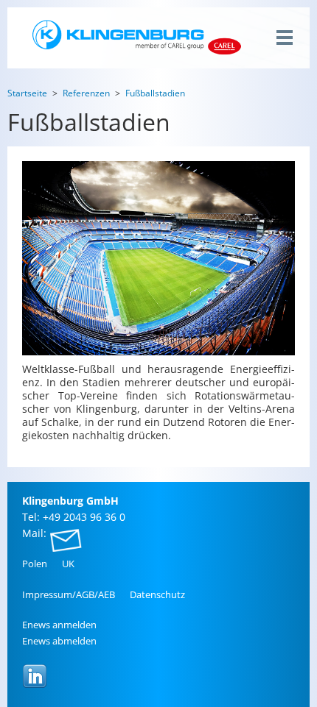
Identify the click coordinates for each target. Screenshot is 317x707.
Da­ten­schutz (157, 594)
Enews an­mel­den (59, 624)
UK (68, 563)
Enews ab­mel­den (59, 640)
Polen (34, 563)
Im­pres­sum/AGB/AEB (68, 594)
